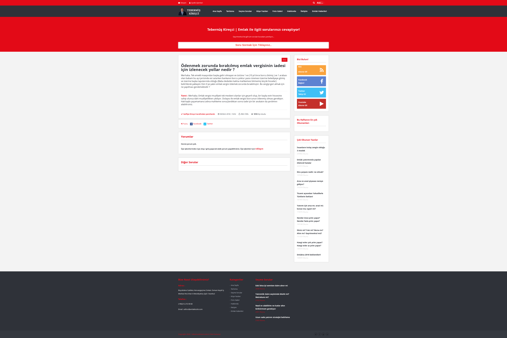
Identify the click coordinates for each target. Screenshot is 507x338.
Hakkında (291, 11)
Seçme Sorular (245, 11)
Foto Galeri (278, 11)
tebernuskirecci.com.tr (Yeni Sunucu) (206, 334)
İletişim (183, 3)
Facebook (197, 123)
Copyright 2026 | (185, 334)
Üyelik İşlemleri (197, 3)
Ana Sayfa (217, 11)
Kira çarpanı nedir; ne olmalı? (310, 172)
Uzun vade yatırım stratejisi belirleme (272, 317)
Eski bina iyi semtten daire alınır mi (271, 285)
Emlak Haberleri (319, 11)
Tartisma (230, 11)
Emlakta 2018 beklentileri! (309, 254)
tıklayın (259, 148)
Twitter (210, 123)
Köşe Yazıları (262, 11)
